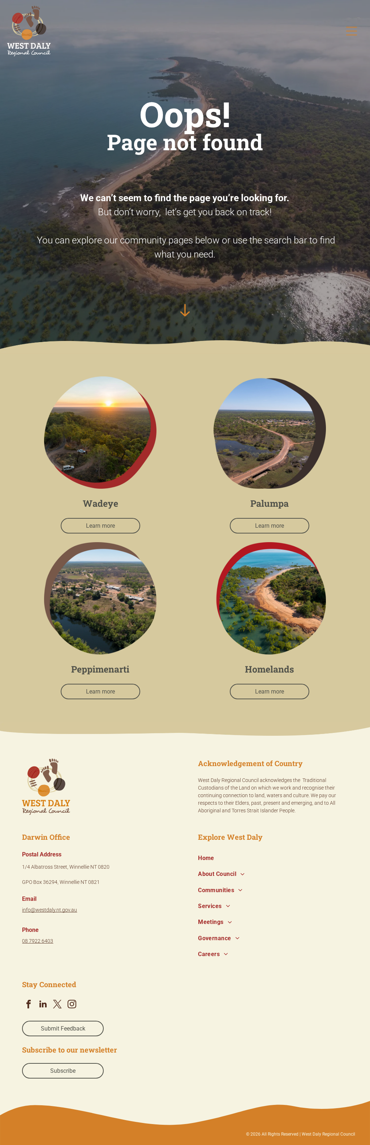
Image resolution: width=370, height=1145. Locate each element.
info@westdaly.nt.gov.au (49, 910)
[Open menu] (351, 31)
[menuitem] (273, 858)
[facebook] (28, 1005)
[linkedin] (42, 1005)
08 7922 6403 (37, 941)
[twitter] (57, 1005)
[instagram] (71, 1005)
